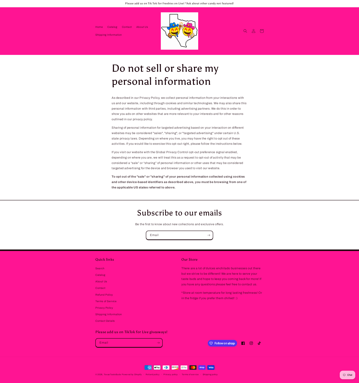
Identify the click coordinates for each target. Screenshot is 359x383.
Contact (100, 288)
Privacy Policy (104, 307)
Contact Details (105, 321)
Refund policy (152, 374)
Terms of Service (106, 301)
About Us (101, 281)
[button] (245, 31)
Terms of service (190, 374)
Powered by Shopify (132, 374)
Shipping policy (210, 374)
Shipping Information (108, 314)
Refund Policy (104, 294)
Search (100, 268)
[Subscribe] (209, 235)
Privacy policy (170, 374)
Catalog (100, 275)
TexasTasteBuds (112, 374)
